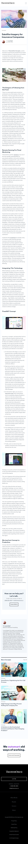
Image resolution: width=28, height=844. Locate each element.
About (14, 810)
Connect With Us (14, 604)
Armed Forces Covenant (14, 834)
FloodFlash (13, 237)
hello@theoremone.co (18, 600)
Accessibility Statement (14, 831)
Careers (14, 806)
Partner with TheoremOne (14, 755)
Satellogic (16, 154)
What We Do (14, 797)
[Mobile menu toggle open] (26, 3)
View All (25, 659)
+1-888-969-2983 (14, 786)
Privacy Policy (14, 820)
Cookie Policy (14, 824)
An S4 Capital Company (14, 838)
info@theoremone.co (14, 788)
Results (14, 802)
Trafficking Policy (14, 827)
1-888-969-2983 (8, 600)
